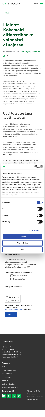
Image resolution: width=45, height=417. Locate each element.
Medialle (5, 381)
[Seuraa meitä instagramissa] (14, 396)
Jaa (8, 56)
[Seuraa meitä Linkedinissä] (4, 396)
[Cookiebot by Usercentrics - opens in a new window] (33, 166)
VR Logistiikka (7, 374)
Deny (22, 249)
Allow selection (22, 243)
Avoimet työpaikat (8, 384)
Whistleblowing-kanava (10, 388)
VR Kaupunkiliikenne (9, 370)
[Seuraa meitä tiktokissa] (19, 396)
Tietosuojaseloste (33, 391)
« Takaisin (7, 13)
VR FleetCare (6, 377)
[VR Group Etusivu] (12, 3)
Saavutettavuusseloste (35, 397)
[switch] (40, 209)
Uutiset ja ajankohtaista (30, 52)
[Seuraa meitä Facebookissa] (9, 396)
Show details (34, 230)
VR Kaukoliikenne (8, 367)
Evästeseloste (32, 394)
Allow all (22, 237)
